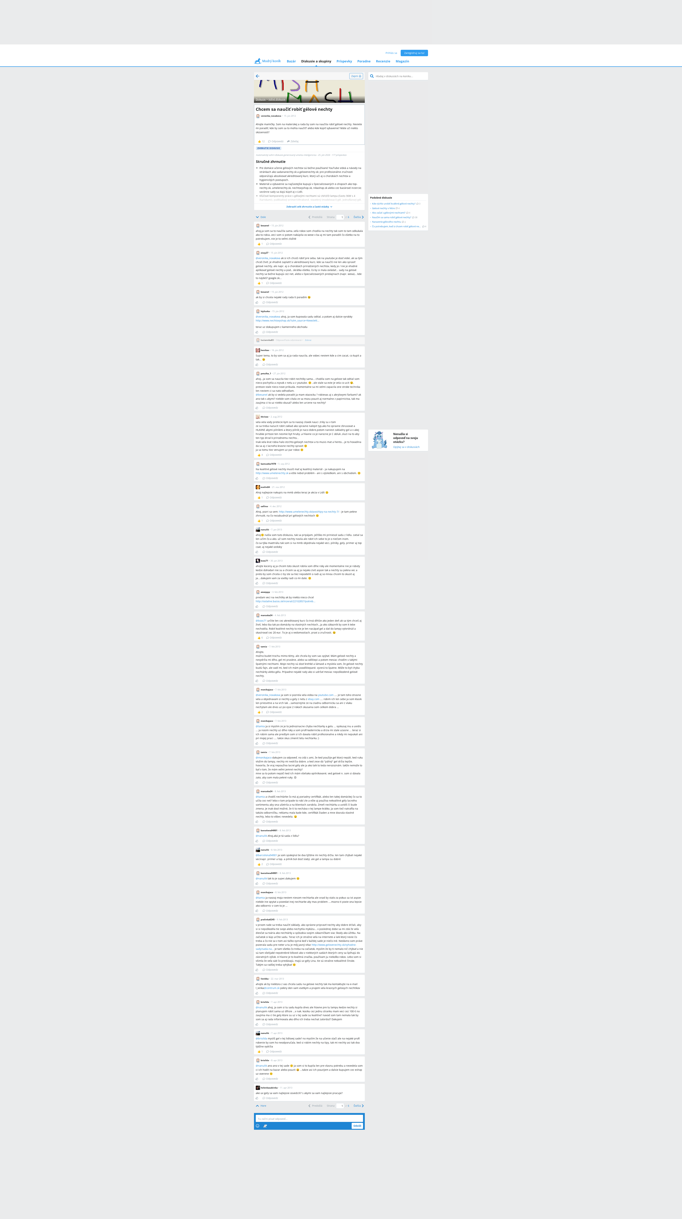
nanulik (262, 835)
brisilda (262, 1038)
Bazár (291, 61)
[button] (309, 206)
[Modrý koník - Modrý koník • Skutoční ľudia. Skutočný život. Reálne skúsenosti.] (267, 62)
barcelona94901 (267, 855)
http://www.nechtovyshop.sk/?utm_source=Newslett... (287, 320)
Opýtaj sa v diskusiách (406, 447)
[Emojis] (257, 1126)
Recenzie (383, 61)
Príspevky (344, 61)
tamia (261, 726)
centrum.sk (273, 988)
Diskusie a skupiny (316, 61)
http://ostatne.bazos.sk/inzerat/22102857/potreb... (285, 601)
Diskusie (261, 99)
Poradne (364, 61)
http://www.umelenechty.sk (272, 473)
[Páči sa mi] (258, 302)
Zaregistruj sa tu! (414, 53)
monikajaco (265, 757)
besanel (262, 394)
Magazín (402, 61)
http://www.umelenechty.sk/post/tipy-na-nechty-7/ (309, 511)
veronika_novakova (269, 258)
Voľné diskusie (276, 99)
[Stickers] (265, 1126)
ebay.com (313, 699)
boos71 (262, 620)
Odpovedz (278, 141)
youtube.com (326, 695)
